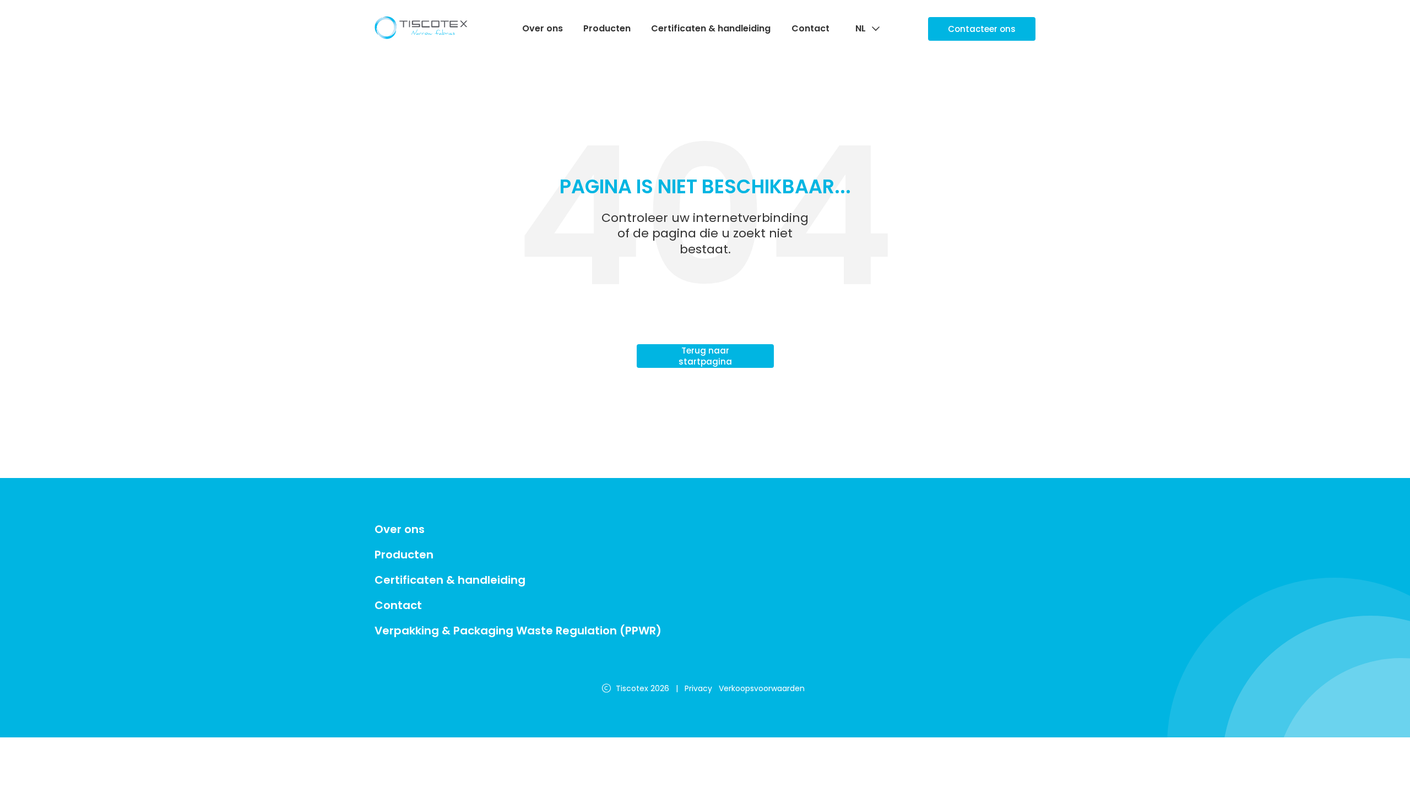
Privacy (698, 688)
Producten (607, 28)
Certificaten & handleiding (711, 28)
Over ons (542, 28)
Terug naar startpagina (705, 356)
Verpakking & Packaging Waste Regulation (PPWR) (518, 630)
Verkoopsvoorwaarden (762, 688)
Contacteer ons (982, 29)
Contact (810, 28)
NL (860, 29)
